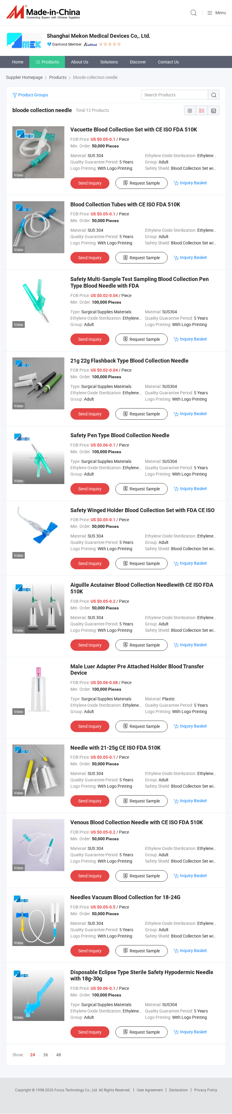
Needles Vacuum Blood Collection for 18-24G (125, 897)
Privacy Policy (205, 1089)
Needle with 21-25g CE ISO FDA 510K (115, 747)
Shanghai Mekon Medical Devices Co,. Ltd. (98, 36)
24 (32, 1054)
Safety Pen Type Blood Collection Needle (119, 435)
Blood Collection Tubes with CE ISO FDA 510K (125, 204)
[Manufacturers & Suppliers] (44, 12)
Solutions (109, 62)
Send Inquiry (90, 183)
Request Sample (145, 183)
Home (17, 62)
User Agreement (150, 1089)
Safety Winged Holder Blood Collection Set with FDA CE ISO (142, 510)
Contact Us (168, 62)
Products (50, 62)
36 (45, 1054)
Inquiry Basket (193, 183)
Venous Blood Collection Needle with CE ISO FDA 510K (136, 822)
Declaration (178, 1089)
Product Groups (32, 95)
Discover (138, 62)
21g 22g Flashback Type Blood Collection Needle (129, 360)
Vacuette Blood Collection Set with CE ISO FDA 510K (133, 129)
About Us (79, 62)
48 (58, 1054)
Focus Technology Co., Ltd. (76, 1089)
